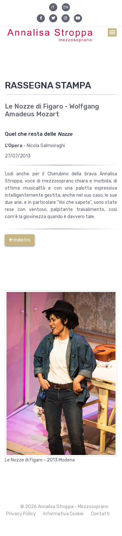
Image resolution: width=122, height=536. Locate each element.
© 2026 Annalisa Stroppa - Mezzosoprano (64, 506)
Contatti (100, 514)
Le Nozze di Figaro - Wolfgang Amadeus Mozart (52, 110)
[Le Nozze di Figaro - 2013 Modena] (61, 373)
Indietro (21, 240)
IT (53, 7)
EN (65, 7)
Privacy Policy (21, 514)
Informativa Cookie (63, 514)
